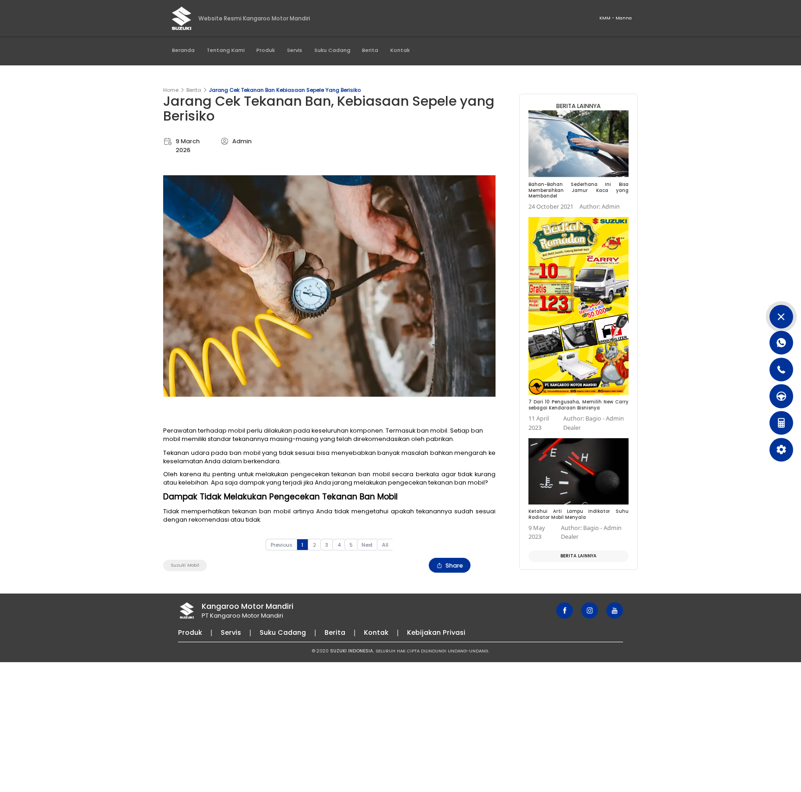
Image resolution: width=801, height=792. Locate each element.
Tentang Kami (226, 50)
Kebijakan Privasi (436, 632)
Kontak (400, 50)
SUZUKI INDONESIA (351, 651)
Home (170, 90)
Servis (294, 50)
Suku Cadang (332, 50)
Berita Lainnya (578, 556)
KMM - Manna (615, 18)
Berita (370, 50)
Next (367, 545)
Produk (265, 50)
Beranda (183, 50)
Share (454, 565)
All (385, 545)
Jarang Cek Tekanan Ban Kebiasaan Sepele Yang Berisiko (285, 90)
